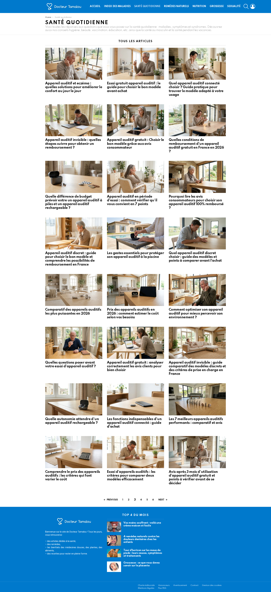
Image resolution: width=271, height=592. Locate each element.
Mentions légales (146, 588)
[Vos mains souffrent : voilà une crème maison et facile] (114, 527)
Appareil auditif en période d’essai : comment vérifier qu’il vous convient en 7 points (132, 200)
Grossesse (217, 6)
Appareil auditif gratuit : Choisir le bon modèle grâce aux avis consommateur (135, 143)
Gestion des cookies (212, 585)
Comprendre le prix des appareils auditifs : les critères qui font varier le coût (72, 475)
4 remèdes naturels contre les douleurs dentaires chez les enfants (141, 539)
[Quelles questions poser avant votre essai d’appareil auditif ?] (73, 343)
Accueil (95, 6)
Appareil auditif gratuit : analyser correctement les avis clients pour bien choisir (135, 366)
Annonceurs (164, 585)
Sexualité (233, 6)
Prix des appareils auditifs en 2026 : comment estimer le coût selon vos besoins (133, 313)
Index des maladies (117, 6)
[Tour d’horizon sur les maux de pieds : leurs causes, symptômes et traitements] (114, 553)
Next (161, 500)
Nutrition (199, 6)
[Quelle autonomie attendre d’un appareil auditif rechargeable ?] (73, 399)
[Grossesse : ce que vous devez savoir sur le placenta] (114, 566)
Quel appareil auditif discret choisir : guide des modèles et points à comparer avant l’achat (195, 256)
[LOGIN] (252, 6)
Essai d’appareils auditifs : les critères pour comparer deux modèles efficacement (131, 475)
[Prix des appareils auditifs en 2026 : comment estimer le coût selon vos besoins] (135, 290)
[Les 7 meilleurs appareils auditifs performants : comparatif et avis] (197, 399)
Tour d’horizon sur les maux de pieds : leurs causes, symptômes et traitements (142, 553)
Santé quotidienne (147, 6)
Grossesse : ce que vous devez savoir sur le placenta (141, 564)
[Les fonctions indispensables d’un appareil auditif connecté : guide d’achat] (135, 399)
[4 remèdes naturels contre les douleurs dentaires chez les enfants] (114, 540)
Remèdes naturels (176, 6)
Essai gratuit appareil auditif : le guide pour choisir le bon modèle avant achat (134, 87)
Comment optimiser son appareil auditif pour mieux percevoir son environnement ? (196, 313)
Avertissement (180, 585)
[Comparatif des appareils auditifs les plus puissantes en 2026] (73, 290)
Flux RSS (162, 588)
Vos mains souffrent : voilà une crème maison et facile (142, 524)
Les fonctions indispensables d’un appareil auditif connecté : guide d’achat (134, 422)
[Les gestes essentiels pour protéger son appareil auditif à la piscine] (135, 233)
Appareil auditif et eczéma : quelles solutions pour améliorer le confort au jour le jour (73, 87)
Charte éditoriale (146, 585)
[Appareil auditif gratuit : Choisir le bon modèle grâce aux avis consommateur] (135, 120)
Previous (112, 500)
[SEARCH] (246, 6)
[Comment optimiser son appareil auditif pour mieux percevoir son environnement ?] (197, 290)
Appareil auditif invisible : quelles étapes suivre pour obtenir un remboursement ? (73, 143)
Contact (194, 585)
